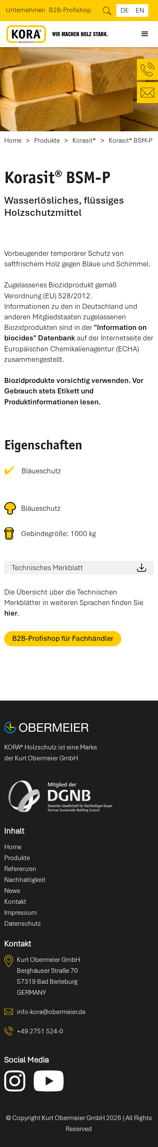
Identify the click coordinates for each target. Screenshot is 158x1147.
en (140, 10)
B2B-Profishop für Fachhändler (62, 638)
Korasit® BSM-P (131, 141)
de (125, 10)
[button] (145, 34)
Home (12, 141)
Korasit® (84, 141)
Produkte (47, 141)
